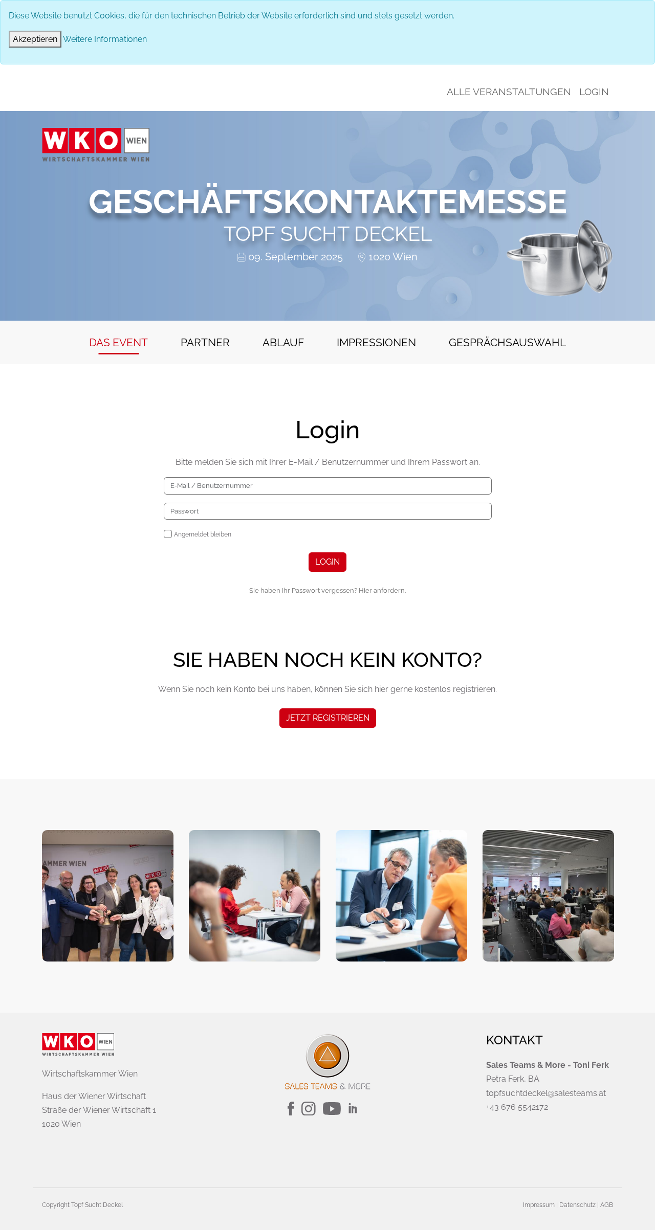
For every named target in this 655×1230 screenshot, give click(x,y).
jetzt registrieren (327, 718)
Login (594, 91)
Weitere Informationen (105, 39)
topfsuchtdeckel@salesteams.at (546, 1093)
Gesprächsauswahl (507, 342)
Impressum (539, 1205)
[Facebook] (292, 1108)
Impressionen (376, 342)
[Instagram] (309, 1108)
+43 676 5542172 (517, 1107)
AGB (606, 1205)
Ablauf (283, 342)
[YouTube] (333, 1108)
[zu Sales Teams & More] (327, 1061)
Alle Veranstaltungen (509, 91)
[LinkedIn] (357, 1108)
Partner (205, 342)
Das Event (118, 342)
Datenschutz (577, 1205)
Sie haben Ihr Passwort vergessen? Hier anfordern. (327, 590)
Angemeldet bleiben (202, 534)
